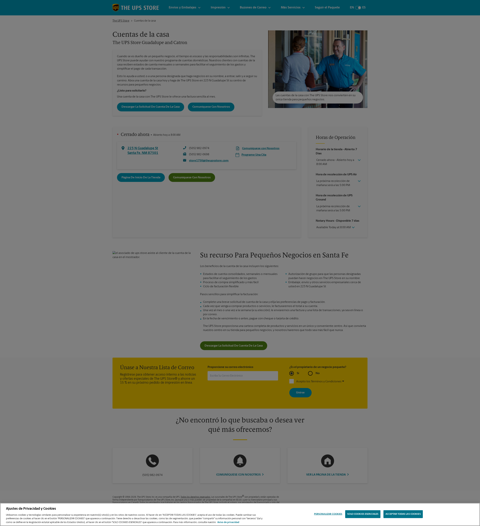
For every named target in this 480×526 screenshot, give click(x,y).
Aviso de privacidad (228, 522)
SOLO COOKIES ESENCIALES (362, 514)
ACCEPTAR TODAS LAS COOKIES (403, 514)
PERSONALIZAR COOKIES (328, 514)
